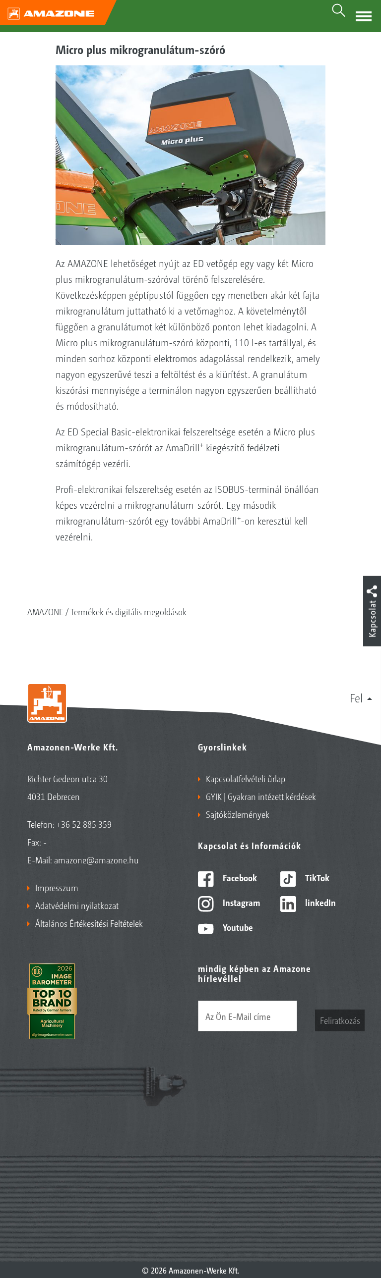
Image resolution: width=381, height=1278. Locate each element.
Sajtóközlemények (237, 813)
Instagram (240, 902)
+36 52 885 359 (84, 823)
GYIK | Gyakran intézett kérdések (261, 796)
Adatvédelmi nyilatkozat (77, 905)
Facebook (239, 877)
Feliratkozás (340, 1019)
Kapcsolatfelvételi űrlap (245, 778)
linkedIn (319, 902)
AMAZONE (45, 611)
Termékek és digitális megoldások (128, 611)
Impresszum (56, 887)
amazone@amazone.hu (96, 859)
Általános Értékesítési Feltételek (89, 922)
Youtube (237, 926)
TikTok (316, 877)
